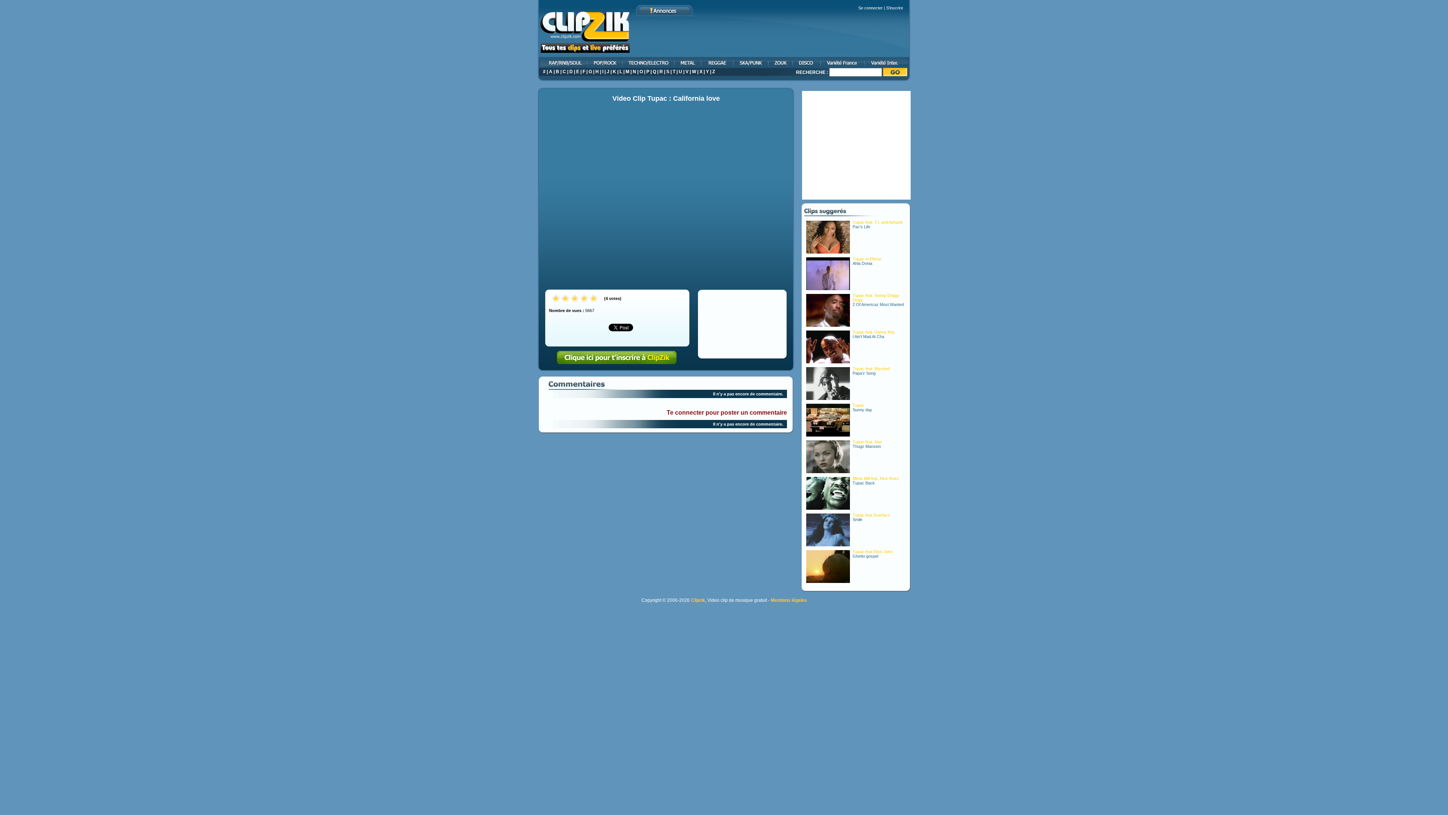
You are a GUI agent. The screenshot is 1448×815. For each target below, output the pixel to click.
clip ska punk (751, 62)
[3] (575, 299)
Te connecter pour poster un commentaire (727, 412)
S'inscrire (894, 8)
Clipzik (698, 600)
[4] (584, 299)
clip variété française (843, 62)
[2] (565, 299)
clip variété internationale (888, 62)
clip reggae (718, 62)
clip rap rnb (562, 62)
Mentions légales (789, 600)
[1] (556, 299)
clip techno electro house (649, 62)
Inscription (617, 358)
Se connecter (870, 8)
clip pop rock (605, 62)
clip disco (807, 62)
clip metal (688, 62)
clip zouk (781, 62)
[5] (593, 299)
